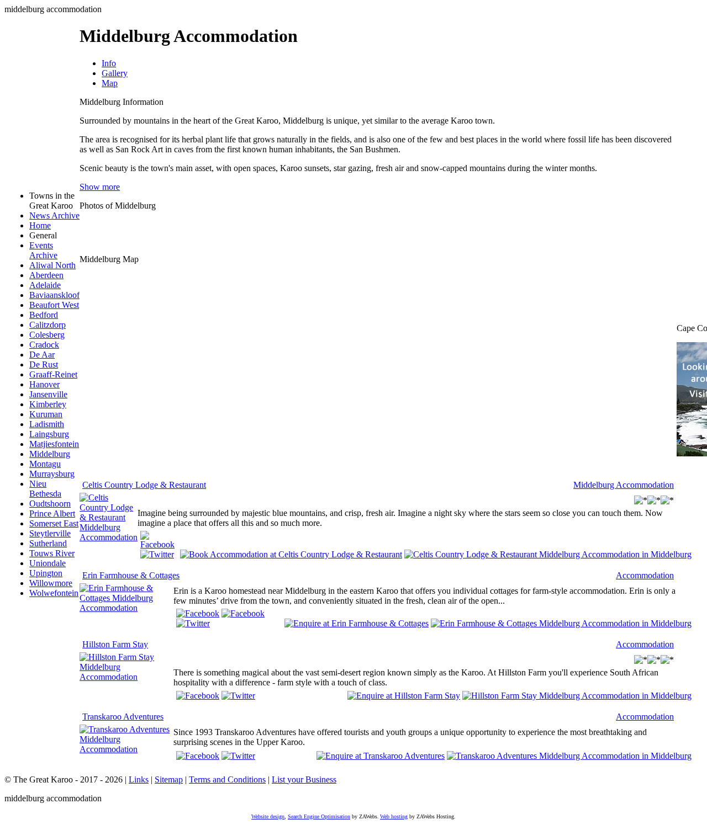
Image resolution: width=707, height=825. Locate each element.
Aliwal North (52, 265)
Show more (100, 186)
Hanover (44, 384)
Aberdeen (46, 275)
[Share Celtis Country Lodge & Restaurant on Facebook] (157, 544)
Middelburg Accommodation (623, 484)
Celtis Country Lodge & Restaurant (144, 484)
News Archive (54, 215)
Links (139, 779)
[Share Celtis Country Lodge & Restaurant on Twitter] (157, 554)
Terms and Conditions (227, 779)
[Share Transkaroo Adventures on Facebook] (197, 755)
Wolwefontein (53, 593)
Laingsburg (49, 434)
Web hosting (394, 816)
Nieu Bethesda (45, 488)
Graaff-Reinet (53, 374)
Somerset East (53, 523)
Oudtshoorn (50, 503)
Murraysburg (52, 473)
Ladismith (46, 424)
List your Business (304, 779)
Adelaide (45, 285)
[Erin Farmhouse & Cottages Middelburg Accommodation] (126, 608)
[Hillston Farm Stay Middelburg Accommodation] (126, 677)
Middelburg (49, 454)
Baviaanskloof (54, 295)
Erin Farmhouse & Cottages (131, 575)
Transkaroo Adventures (122, 716)
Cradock (44, 344)
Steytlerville (50, 533)
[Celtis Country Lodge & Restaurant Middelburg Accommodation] (109, 537)
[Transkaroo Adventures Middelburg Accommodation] (126, 749)
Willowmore (50, 583)
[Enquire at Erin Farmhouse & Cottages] (356, 622)
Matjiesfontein (54, 444)
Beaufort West (54, 305)
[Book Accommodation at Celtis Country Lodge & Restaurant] (291, 553)
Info (109, 63)
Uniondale (47, 563)
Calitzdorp (47, 324)
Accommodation (645, 575)
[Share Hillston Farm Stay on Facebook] (197, 695)
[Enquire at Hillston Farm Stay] (403, 695)
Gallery (115, 73)
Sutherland (48, 543)
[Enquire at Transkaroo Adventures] (380, 754)
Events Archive (43, 250)
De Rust (43, 364)
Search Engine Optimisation (319, 816)
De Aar (42, 354)
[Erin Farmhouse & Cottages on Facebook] (197, 613)
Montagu (45, 464)
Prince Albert (52, 513)
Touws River (52, 553)
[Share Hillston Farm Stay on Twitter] (238, 695)
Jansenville (48, 394)
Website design (267, 816)
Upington (45, 573)
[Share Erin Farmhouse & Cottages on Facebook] (243, 613)
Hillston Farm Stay (115, 644)
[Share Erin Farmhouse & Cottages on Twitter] (193, 623)
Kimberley (47, 404)
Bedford (43, 315)
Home (40, 225)
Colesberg (47, 334)
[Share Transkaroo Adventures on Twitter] (238, 755)
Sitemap (169, 779)
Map (110, 83)
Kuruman (45, 414)
